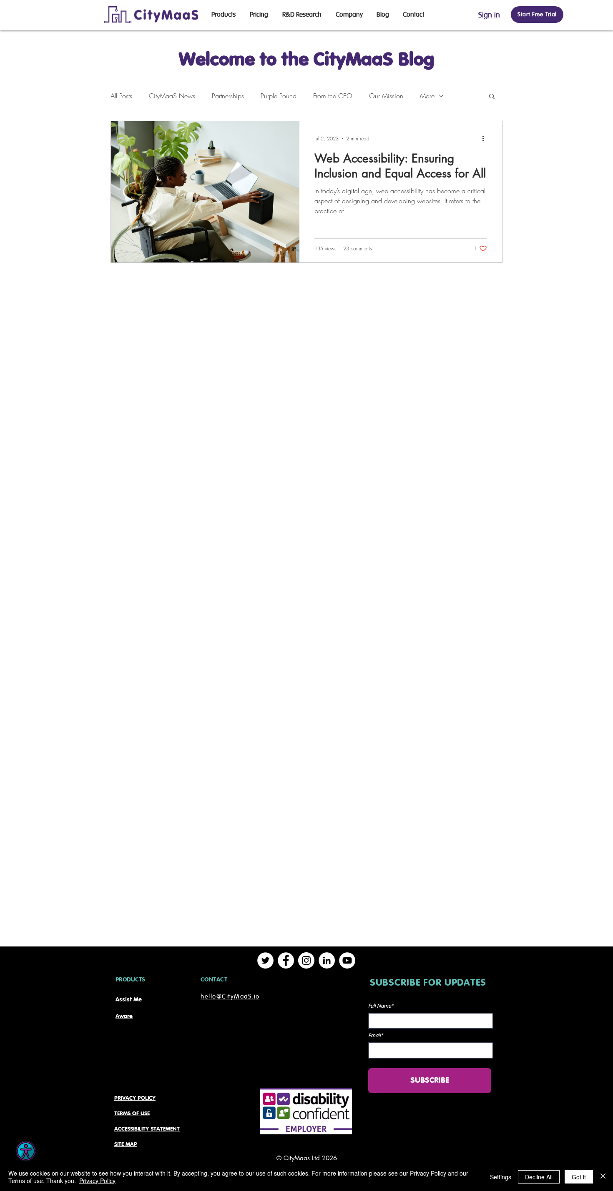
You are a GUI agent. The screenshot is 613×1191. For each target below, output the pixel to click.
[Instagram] (306, 960)
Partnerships (228, 95)
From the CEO (332, 95)
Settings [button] (500, 1177)
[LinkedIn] (327, 960)
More (427, 95)
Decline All (539, 1177)
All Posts (121, 95)
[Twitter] (265, 960)
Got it (579, 1177)
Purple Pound (278, 95)
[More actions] (486, 138)
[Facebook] (286, 960)
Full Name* (380, 1006)
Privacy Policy (97, 1180)
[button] (492, 96)
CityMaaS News (172, 95)
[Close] (603, 1176)
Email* (375, 1036)
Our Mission (386, 95)
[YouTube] (347, 960)
